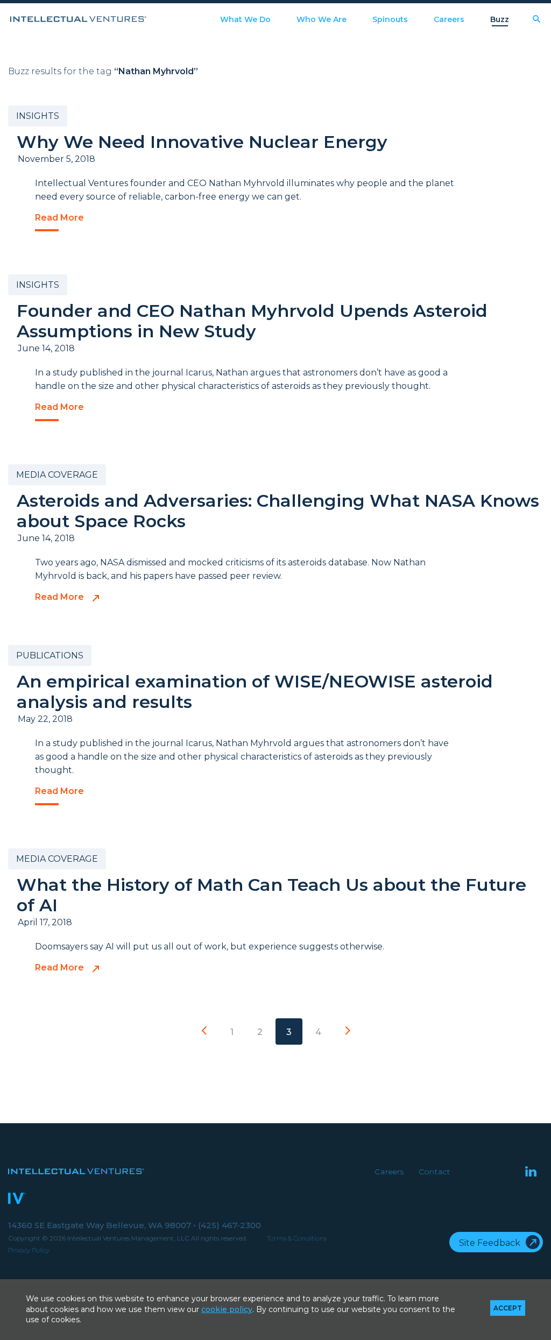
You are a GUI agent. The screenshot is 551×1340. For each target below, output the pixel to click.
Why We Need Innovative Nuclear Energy (202, 141)
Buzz (499, 19)
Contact (434, 1171)
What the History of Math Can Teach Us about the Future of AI (271, 895)
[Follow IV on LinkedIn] (530, 1172)
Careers (449, 19)
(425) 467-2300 (229, 1225)
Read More (59, 218)
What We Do (245, 19)
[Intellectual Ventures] (78, 19)
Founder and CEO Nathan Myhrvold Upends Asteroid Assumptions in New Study (252, 321)
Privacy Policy (29, 1250)
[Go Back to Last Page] (203, 1031)
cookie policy (226, 1309)
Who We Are (321, 19)
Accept (507, 1308)
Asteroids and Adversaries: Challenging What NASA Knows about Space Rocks (278, 510)
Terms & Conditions (297, 1238)
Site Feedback (489, 1243)
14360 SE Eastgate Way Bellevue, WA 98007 (102, 1225)
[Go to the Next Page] (347, 1031)
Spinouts (390, 19)
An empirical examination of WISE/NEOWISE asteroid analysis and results (255, 691)
